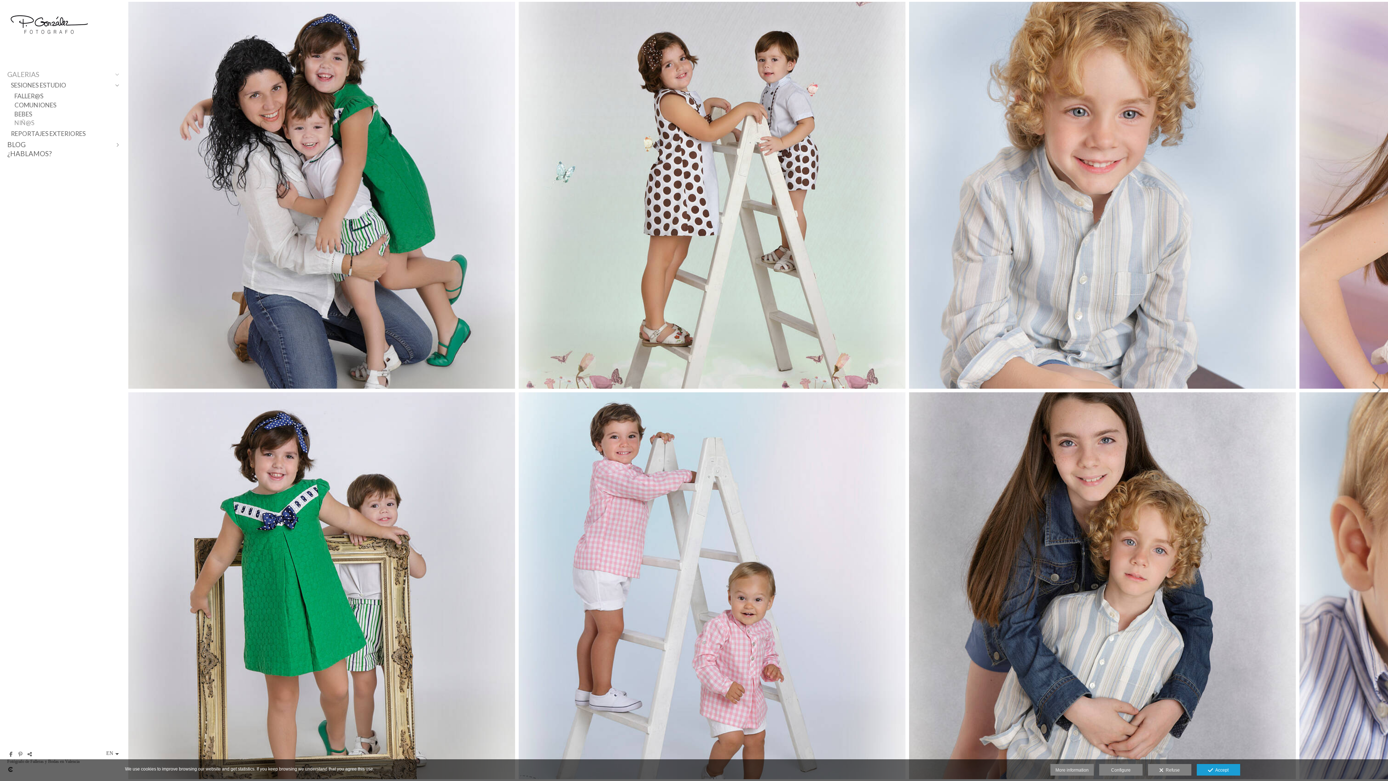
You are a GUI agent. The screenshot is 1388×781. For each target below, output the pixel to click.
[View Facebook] (10, 754)
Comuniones (35, 105)
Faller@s (28, 96)
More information (1072, 770)
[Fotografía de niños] (322, 195)
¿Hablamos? (29, 153)
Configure (1121, 770)
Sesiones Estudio (38, 85)
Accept (1221, 770)
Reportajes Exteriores (48, 133)
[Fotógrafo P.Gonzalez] (48, 41)
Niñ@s (24, 123)
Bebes (23, 114)
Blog (16, 144)
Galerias (23, 74)
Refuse (1172, 770)
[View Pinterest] (20, 754)
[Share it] (29, 754)
